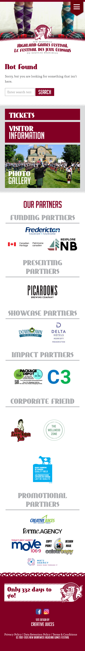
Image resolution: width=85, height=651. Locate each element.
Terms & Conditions (65, 634)
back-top (80, 646)
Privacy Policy (13, 634)
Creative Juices (42, 625)
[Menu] (77, 8)
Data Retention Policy (37, 634)
